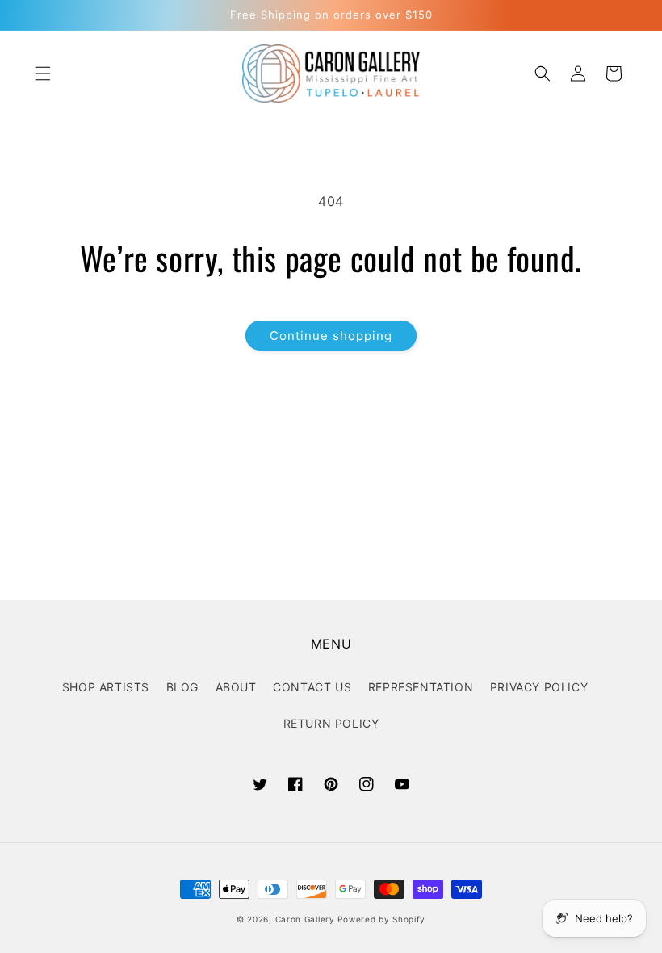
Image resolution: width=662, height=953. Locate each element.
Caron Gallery (305, 919)
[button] (43, 73)
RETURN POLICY (331, 723)
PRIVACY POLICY (539, 687)
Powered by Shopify (381, 919)
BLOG (182, 687)
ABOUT (236, 687)
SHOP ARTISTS (105, 687)
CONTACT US (312, 687)
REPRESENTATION (420, 687)
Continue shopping (331, 335)
